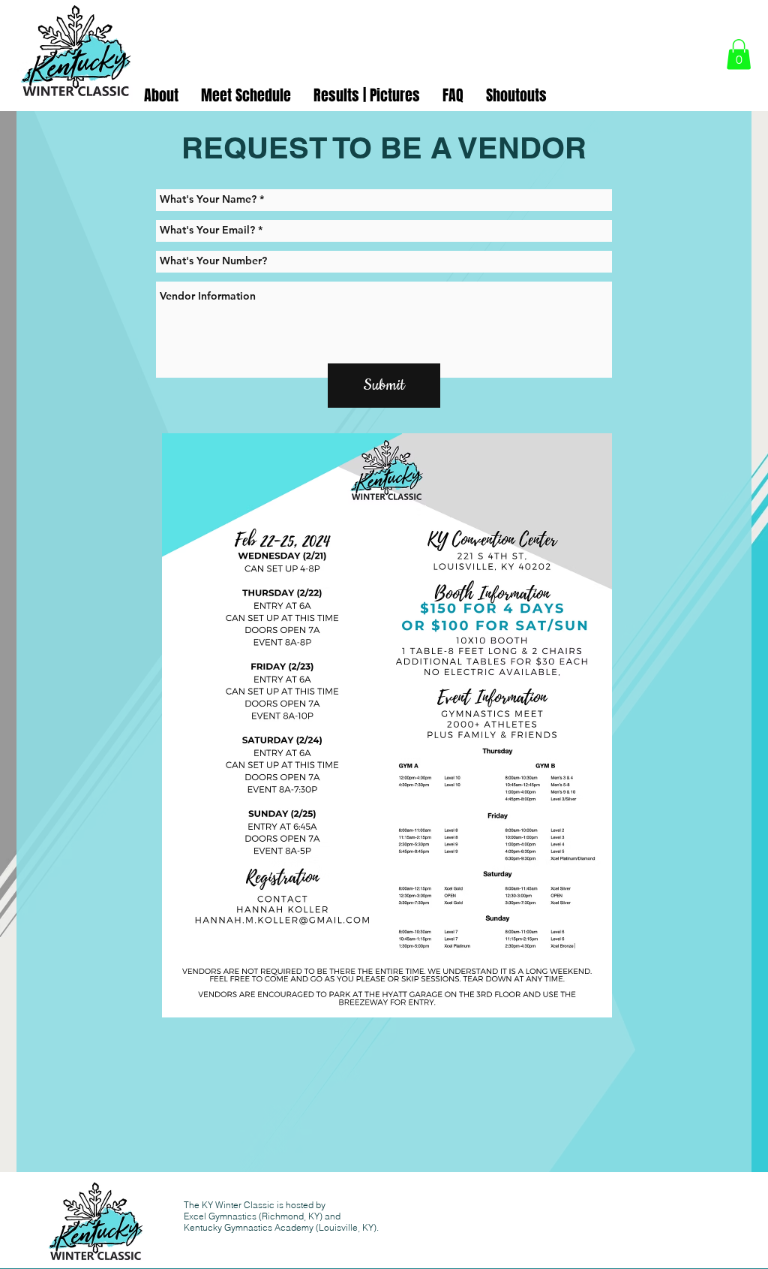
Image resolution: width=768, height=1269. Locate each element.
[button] (739, 54)
